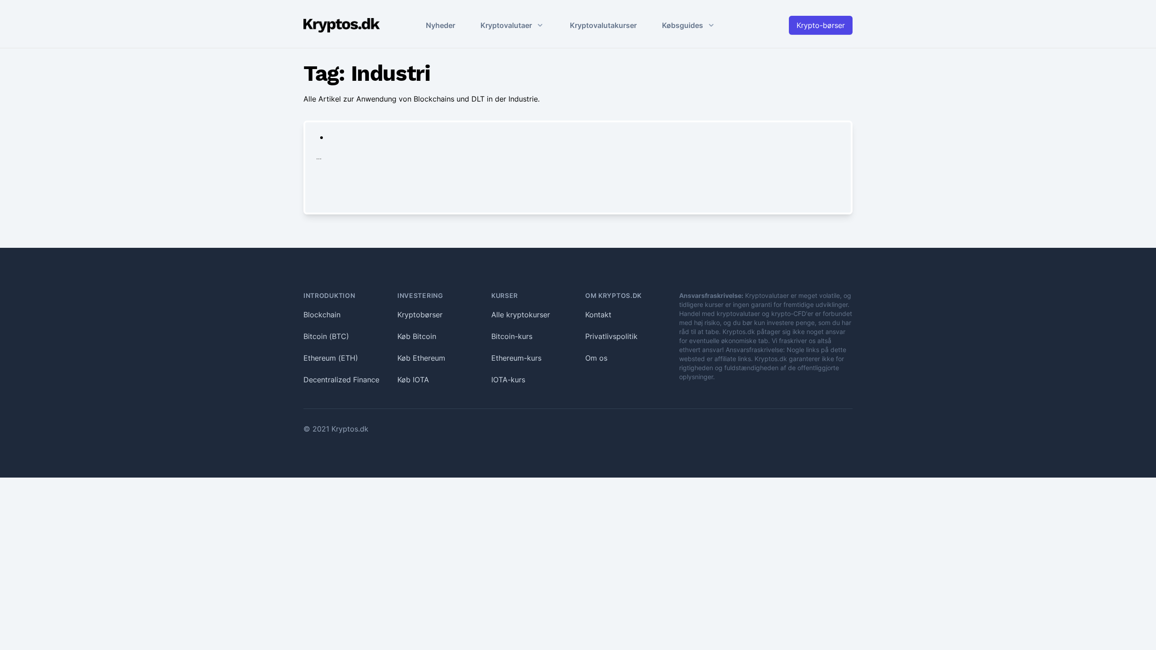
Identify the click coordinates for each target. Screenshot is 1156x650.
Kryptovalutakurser (603, 25)
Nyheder (440, 25)
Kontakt (598, 314)
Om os (596, 357)
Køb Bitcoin (416, 336)
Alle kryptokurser (520, 314)
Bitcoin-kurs (511, 336)
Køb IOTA (413, 379)
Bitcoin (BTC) (326, 336)
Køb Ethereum (421, 357)
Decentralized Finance (341, 379)
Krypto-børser (821, 25)
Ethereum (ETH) (330, 357)
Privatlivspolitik (611, 336)
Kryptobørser (420, 314)
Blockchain (321, 314)
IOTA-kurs (508, 379)
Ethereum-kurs (516, 357)
